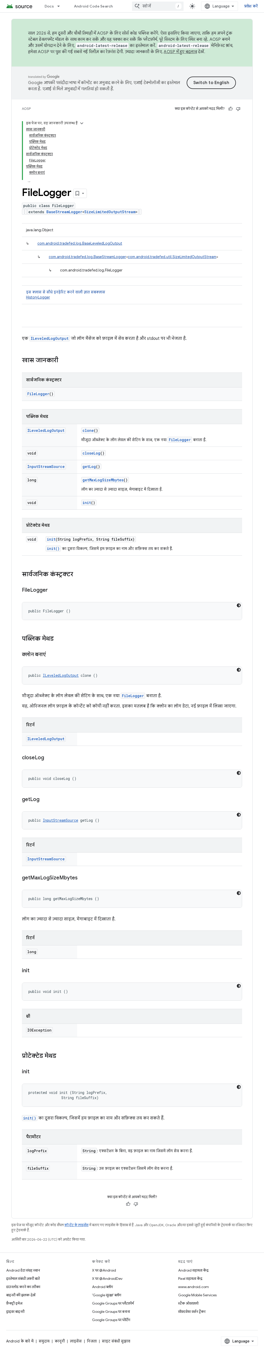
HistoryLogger (38, 297)
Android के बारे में (20, 1341)
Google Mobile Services (197, 1295)
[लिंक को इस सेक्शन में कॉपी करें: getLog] (44, 800)
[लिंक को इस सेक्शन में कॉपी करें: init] (34, 971)
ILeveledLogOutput (50, 338)
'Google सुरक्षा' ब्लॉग (106, 1295)
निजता (92, 1341)
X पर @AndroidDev (107, 1278)
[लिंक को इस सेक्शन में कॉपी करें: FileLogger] (53, 590)
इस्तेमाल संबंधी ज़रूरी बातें (23, 1278)
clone (88, 430)
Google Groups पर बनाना (111, 1311)
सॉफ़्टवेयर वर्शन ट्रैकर (191, 1311)
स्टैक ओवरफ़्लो (188, 1303)
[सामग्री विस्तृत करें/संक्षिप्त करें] (82, 123)
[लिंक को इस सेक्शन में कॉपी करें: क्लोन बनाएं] (51, 655)
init (86, 502)
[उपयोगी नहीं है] (238, 109)
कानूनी (60, 1341)
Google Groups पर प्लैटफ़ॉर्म (113, 1303)
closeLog (91, 453)
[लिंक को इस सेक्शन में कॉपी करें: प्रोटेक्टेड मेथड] (61, 1056)
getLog (89, 466)
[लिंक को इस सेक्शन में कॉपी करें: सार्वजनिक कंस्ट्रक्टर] (78, 575)
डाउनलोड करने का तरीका (23, 1286)
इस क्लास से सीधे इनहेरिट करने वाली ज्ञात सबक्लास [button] (65, 295)
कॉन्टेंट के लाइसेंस (76, 1225)
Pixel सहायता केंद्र (190, 1278)
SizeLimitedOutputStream (109, 211)
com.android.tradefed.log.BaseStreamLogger (87, 256)
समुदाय (44, 1341)
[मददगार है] (230, 109)
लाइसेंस (76, 1341)
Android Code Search (93, 6)
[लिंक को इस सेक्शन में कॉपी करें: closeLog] (49, 758)
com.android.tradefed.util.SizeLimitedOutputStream (172, 256)
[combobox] (158, 6)
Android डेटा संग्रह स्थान (23, 1270)
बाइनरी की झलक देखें (20, 1295)
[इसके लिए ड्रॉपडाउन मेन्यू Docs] (61, 6)
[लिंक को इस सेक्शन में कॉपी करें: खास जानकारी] (63, 361)
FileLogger (38, 393)
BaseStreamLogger (64, 211)
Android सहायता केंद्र (193, 1270)
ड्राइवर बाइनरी (15, 1311)
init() (53, 548)
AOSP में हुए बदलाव (180, 51)
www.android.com (193, 1286)
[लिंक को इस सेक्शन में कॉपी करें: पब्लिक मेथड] (59, 639)
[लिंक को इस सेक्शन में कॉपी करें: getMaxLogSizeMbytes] (83, 878)
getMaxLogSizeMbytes (102, 479)
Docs (49, 6)
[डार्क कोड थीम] (239, 605)
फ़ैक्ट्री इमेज (14, 1303)
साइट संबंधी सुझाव (116, 1341)
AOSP (26, 108)
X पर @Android (104, 1270)
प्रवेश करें (251, 6)
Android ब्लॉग (102, 1286)
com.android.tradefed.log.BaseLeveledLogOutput (79, 243)
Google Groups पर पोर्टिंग (111, 1319)
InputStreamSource (46, 466)
